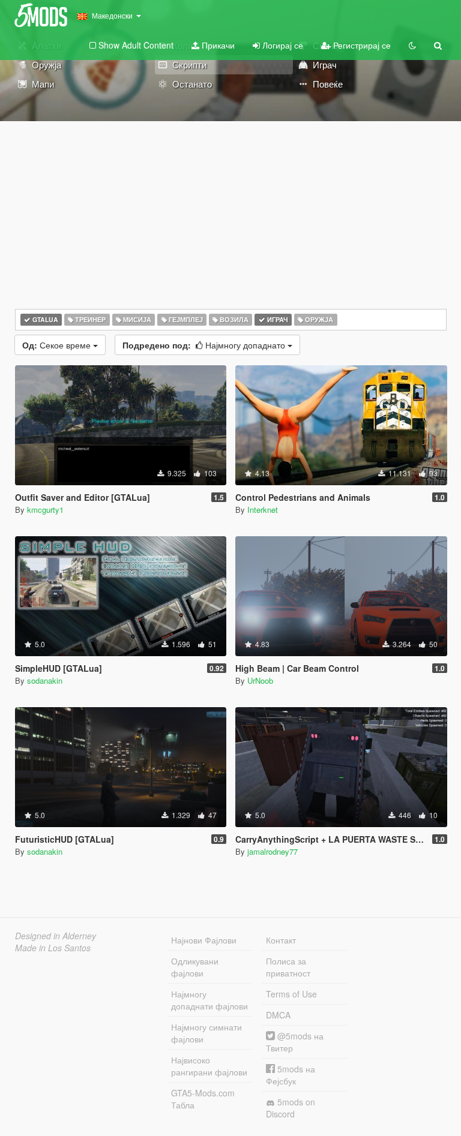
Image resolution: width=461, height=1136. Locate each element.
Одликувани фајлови (194, 967)
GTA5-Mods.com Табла (203, 1099)
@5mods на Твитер (295, 1042)
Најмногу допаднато (205, 345)
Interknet (262, 509)
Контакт (281, 940)
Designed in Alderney (55, 936)
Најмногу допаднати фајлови (209, 1000)
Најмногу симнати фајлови (206, 1033)
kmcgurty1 (45, 509)
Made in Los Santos (53, 948)
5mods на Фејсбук (290, 1075)
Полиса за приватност (288, 967)
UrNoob (260, 680)
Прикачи (217, 45)
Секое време (57, 345)
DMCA (278, 1015)
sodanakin (44, 680)
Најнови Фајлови (204, 940)
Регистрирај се (361, 45)
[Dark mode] (412, 45)
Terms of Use (291, 994)
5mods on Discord (290, 1108)
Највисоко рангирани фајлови (209, 1066)
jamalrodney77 (272, 851)
